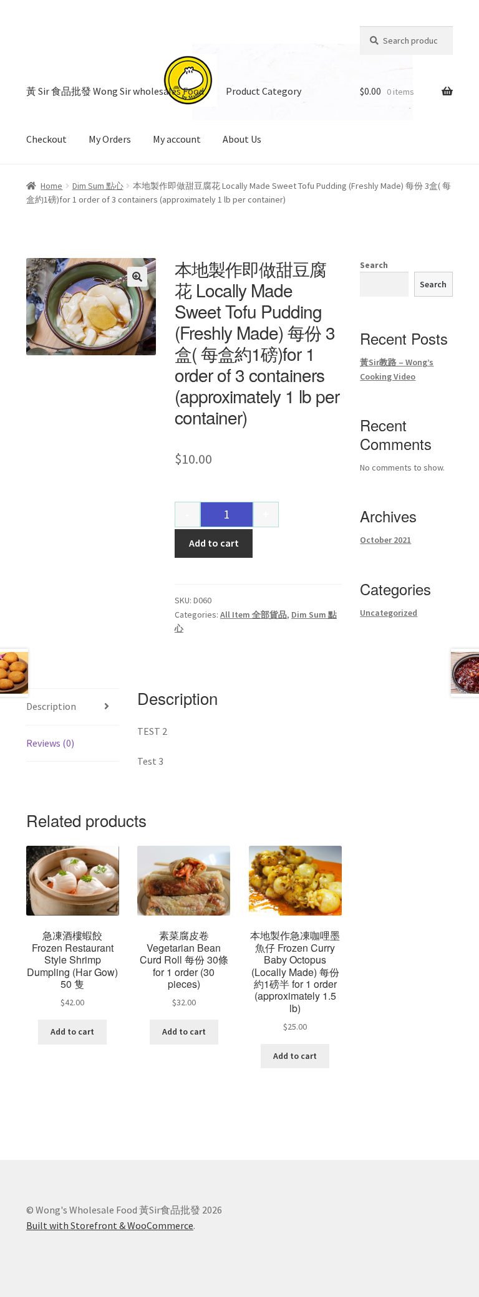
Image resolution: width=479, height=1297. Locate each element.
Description (51, 706)
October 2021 (385, 539)
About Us (242, 139)
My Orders (110, 139)
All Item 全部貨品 (253, 614)
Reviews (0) (50, 743)
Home (51, 185)
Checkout (46, 139)
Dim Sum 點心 (97, 185)
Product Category (263, 91)
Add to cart (214, 543)
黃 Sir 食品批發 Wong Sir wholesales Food (115, 91)
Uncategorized (388, 612)
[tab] (72, 707)
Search (374, 264)
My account (177, 139)
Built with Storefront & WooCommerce (109, 1225)
